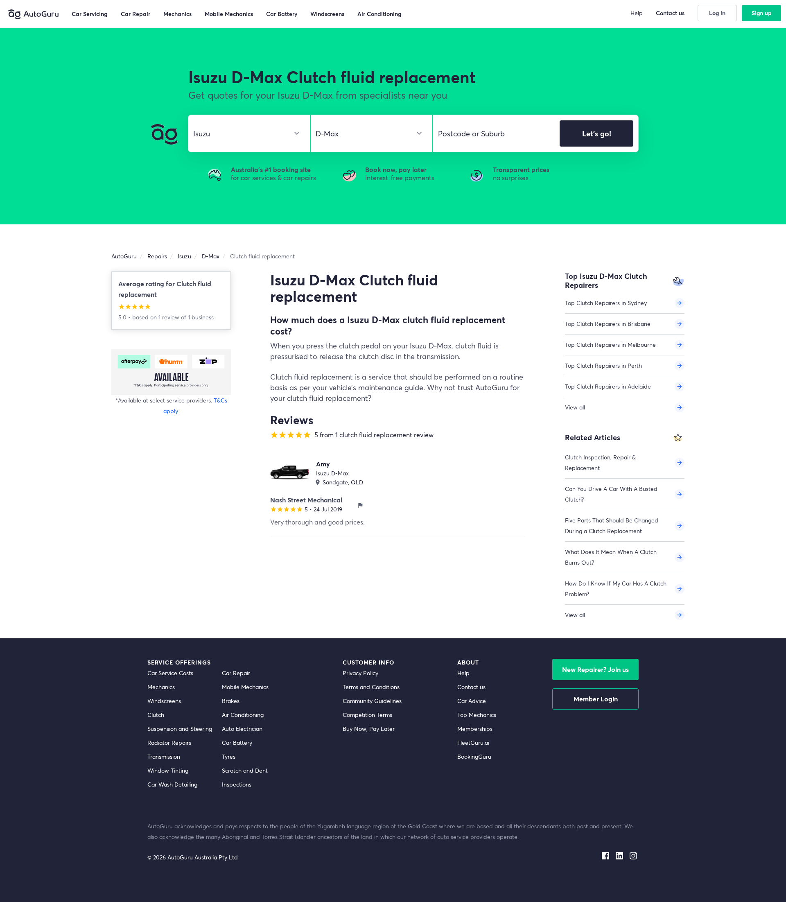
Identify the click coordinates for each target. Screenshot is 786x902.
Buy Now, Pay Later (369, 728)
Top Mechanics (476, 715)
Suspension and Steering (179, 728)
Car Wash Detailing (172, 784)
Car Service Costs (170, 673)
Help (463, 673)
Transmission (163, 756)
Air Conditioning (243, 715)
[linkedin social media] (619, 854)
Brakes (230, 701)
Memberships (474, 728)
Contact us (471, 687)
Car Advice (471, 701)
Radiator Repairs (169, 742)
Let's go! (596, 133)
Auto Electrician (242, 728)
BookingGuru (474, 756)
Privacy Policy (360, 673)
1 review (169, 317)
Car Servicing (90, 14)
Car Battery (237, 742)
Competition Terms (367, 715)
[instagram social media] (633, 854)
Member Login (596, 698)
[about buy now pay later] (171, 372)
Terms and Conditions (371, 687)
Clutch (155, 715)
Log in (717, 13)
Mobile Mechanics (245, 687)
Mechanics (161, 687)
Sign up (762, 13)
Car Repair (236, 673)
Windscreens (164, 701)
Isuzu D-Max (332, 473)
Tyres (228, 756)
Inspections (236, 784)
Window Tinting (167, 770)
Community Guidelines (372, 701)
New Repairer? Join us (595, 669)
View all (575, 407)
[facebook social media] (605, 854)
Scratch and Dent (245, 770)
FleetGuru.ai (473, 742)
